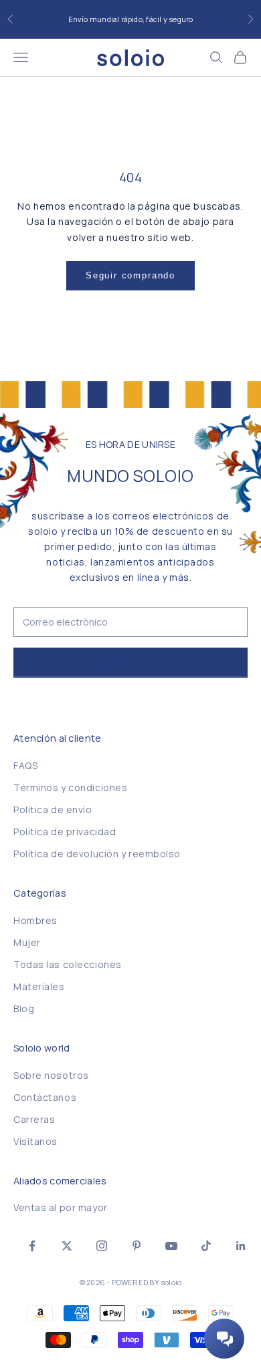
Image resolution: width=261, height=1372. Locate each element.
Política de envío (52, 809)
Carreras (34, 1119)
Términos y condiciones (70, 787)
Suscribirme (130, 662)
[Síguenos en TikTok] (206, 1245)
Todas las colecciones (67, 964)
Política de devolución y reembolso (97, 853)
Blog (23, 1008)
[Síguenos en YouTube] (171, 1245)
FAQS (25, 765)
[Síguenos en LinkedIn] (241, 1245)
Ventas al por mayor (60, 1207)
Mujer (27, 942)
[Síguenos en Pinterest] (136, 1245)
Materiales (39, 986)
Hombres (35, 920)
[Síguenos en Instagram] (101, 1245)
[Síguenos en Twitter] (67, 1245)
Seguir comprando (130, 275)
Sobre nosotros (51, 1075)
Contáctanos (44, 1097)
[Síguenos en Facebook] (32, 1245)
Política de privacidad (64, 831)
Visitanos (35, 1141)
